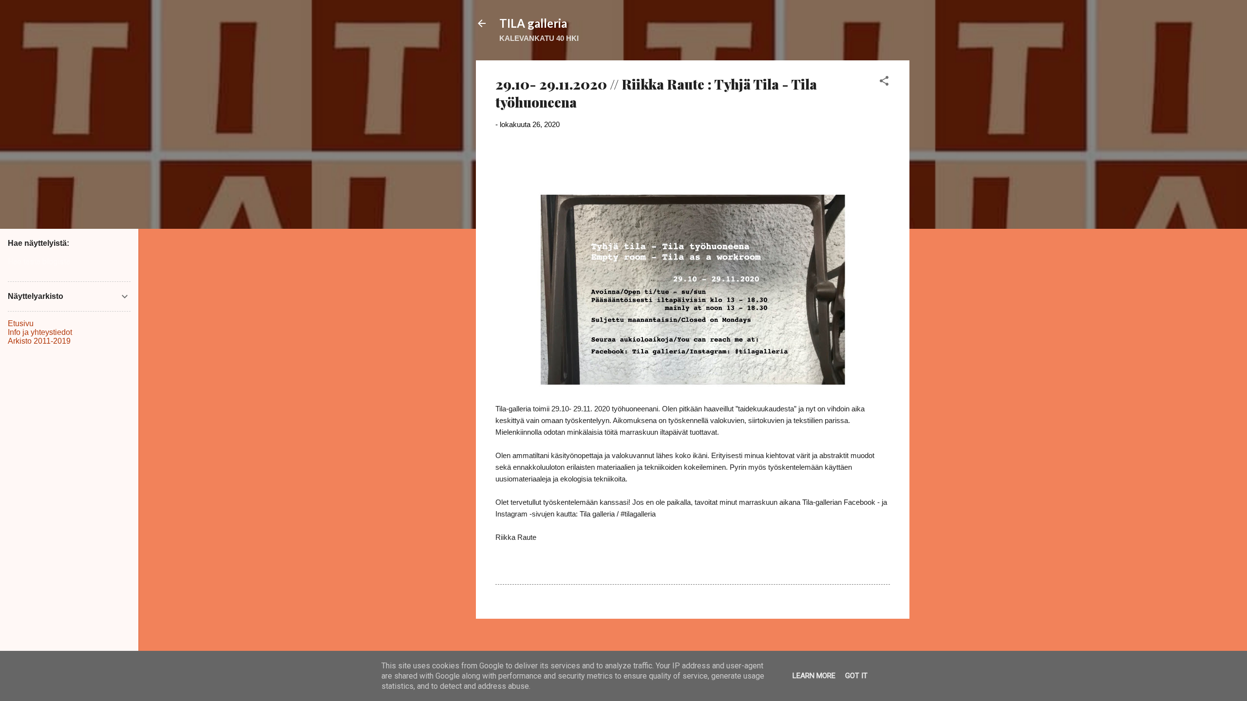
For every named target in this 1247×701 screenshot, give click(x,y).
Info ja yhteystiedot (40, 332)
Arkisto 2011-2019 (39, 341)
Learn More (814, 675)
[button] (884, 82)
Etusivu (21, 323)
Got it (856, 675)
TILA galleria (533, 23)
